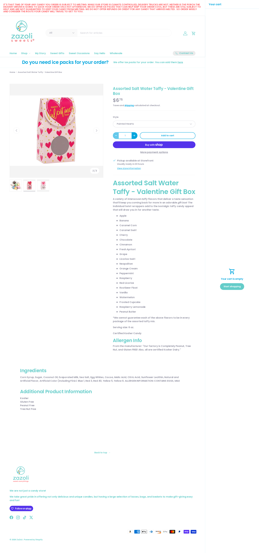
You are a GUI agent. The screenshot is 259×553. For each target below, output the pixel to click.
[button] (193, 33)
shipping (129, 105)
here (180, 62)
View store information (129, 168)
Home (13, 53)
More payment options (154, 152)
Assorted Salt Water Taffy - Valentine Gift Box (40, 72)
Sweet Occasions (79, 53)
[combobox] (108, 33)
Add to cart (167, 135)
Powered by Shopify (33, 539)
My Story (40, 53)
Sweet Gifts (57, 53)
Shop (24, 53)
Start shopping (232, 286)
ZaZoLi (19, 539)
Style (115, 117)
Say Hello (99, 53)
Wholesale (116, 53)
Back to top (100, 452)
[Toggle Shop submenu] (29, 53)
